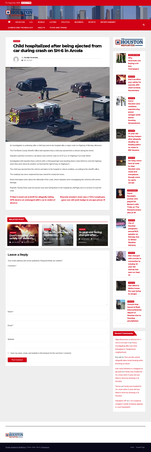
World (41, 22)
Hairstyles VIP (120, 401)
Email (10, 325)
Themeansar (45, 447)
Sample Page (140, 447)
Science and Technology (20, 28)
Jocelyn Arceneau (31, 57)
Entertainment (108, 22)
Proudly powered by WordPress (16, 447)
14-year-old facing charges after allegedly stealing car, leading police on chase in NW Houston (134, 142)
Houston (20, 22)
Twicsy (118, 386)
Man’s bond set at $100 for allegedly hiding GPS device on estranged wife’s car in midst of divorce (32, 200)
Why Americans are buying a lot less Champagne (134, 63)
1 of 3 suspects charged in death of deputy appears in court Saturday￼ (129, 404)
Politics (65, 22)
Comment (12, 266)
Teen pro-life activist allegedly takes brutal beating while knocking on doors (129, 360)
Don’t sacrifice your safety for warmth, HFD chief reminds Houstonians (134, 85)
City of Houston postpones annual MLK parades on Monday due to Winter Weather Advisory (133, 234)
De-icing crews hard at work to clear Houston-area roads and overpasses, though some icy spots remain (134, 172)
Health (41, 28)
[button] (144, 25)
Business (79, 22)
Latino (53, 22)
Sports (92, 22)
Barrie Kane (29, 242)
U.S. (31, 22)
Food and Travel (58, 28)
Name (11, 312)
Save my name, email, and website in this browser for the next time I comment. (41, 353)
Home (132, 447)
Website (11, 339)
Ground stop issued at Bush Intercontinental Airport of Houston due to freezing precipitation (134, 312)
